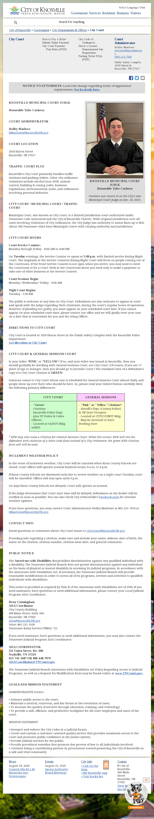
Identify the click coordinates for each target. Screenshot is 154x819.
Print (142, 7)
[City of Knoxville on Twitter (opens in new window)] (143, 768)
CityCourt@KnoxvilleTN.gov (106, 530)
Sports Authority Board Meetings (56, 771)
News (12, 761)
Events (49, 761)
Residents (108, 13)
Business (123, 13)
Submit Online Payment (55, 42)
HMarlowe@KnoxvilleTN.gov (28, 132)
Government (79, 13)
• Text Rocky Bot (92, 776)
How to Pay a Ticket (54, 39)
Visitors (135, 13)
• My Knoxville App (94, 773)
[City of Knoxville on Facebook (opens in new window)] (143, 764)
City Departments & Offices (69, 30)
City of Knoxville (20, 30)
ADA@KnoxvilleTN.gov (24, 620)
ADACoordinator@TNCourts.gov (32, 662)
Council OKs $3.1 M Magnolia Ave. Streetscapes (22, 773)
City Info (86, 761)
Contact (122, 761)
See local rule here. (87, 89)
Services (95, 13)
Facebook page (109, 497)
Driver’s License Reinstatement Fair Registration (91, 49)
